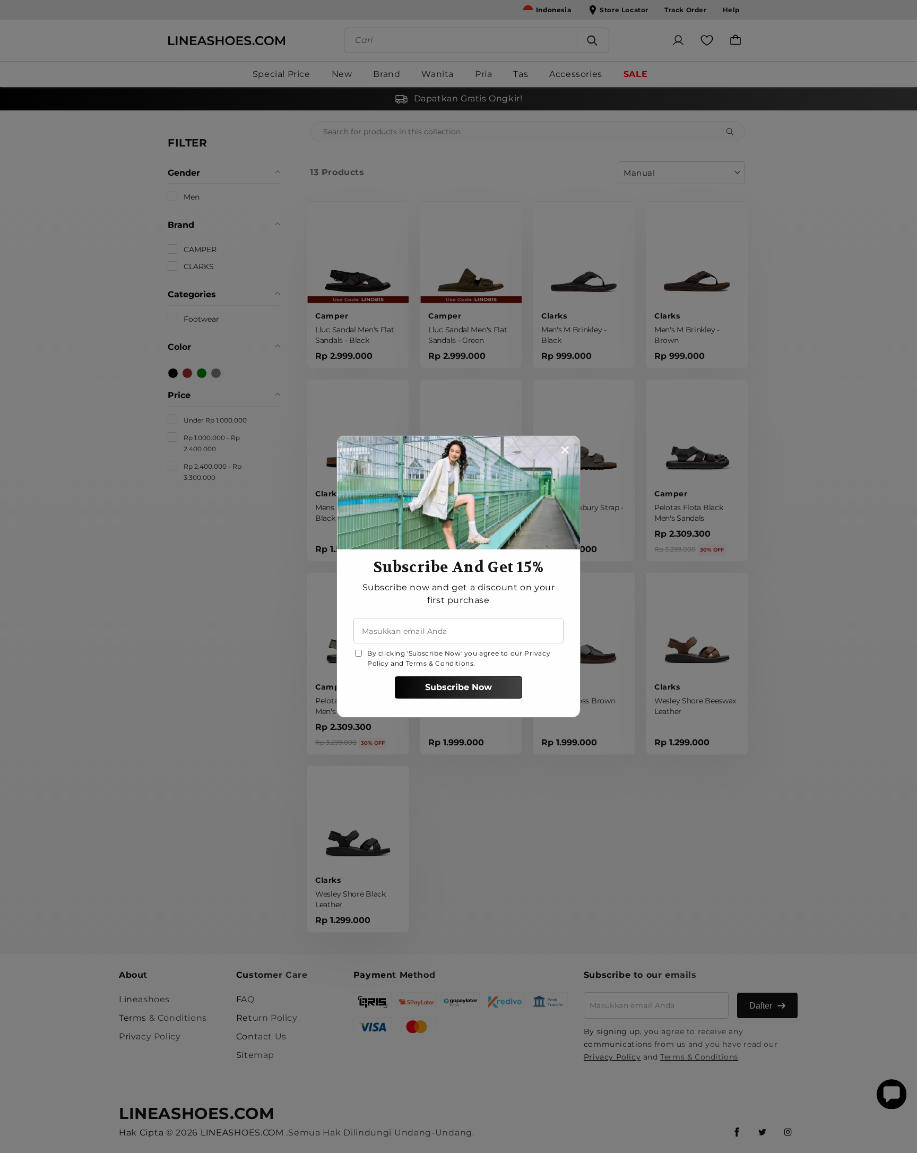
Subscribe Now (458, 687)
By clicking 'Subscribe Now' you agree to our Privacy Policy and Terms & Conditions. (458, 658)
